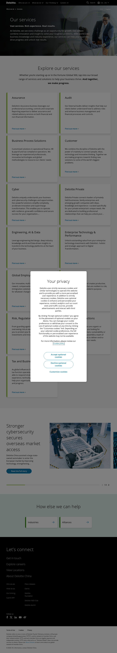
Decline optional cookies (58, 364)
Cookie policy (58, 343)
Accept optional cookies (58, 355)
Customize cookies (58, 372)
